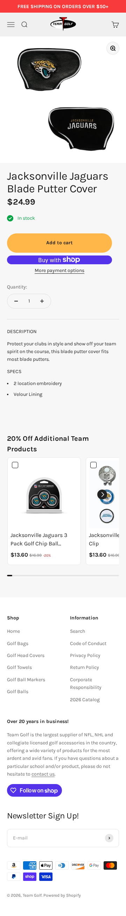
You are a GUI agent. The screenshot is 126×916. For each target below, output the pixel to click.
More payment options (59, 270)
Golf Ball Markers (26, 680)
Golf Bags (17, 643)
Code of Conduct (88, 643)
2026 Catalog (85, 700)
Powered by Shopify (62, 895)
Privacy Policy (85, 655)
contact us (43, 774)
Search (77, 631)
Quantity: (17, 287)
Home (13, 631)
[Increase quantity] (42, 301)
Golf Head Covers (25, 655)
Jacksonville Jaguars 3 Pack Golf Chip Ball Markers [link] (38, 540)
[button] (102, 494)
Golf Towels (19, 667)
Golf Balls (17, 692)
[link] (44, 494)
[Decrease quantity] (16, 301)
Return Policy (84, 667)
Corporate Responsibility (86, 683)
